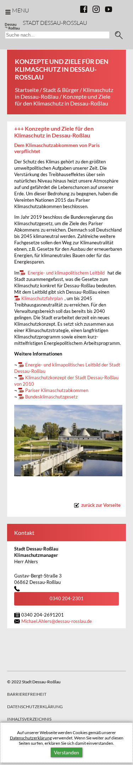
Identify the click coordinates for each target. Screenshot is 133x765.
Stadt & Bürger (61, 89)
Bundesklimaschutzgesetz (51, 397)
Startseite (27, 89)
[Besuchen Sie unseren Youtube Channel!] (108, 9)
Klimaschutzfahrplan (42, 298)
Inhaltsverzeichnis (29, 719)
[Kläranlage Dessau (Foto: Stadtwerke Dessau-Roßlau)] (68, 441)
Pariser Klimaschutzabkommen (56, 390)
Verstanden (66, 752)
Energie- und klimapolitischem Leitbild (66, 273)
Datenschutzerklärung (31, 737)
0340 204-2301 (67, 598)
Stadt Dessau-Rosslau (55, 22)
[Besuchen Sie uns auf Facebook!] (83, 9)
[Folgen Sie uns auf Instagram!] (96, 9)
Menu (20, 10)
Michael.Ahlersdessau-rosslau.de (56, 621)
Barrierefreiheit (26, 694)
